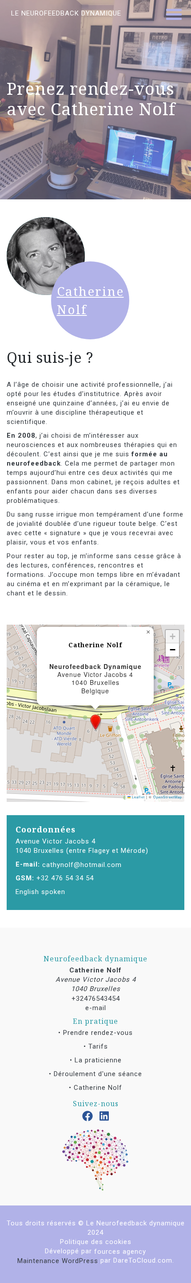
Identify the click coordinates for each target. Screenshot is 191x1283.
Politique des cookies (95, 1242)
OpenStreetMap (167, 796)
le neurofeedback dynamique (66, 13)
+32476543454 (96, 998)
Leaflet (138, 796)
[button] (95, 722)
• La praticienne (96, 1060)
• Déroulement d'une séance (95, 1074)
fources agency (120, 1251)
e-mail (95, 1007)
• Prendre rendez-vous (95, 1033)
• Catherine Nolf (95, 1088)
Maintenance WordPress (57, 1260)
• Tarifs (96, 1046)
